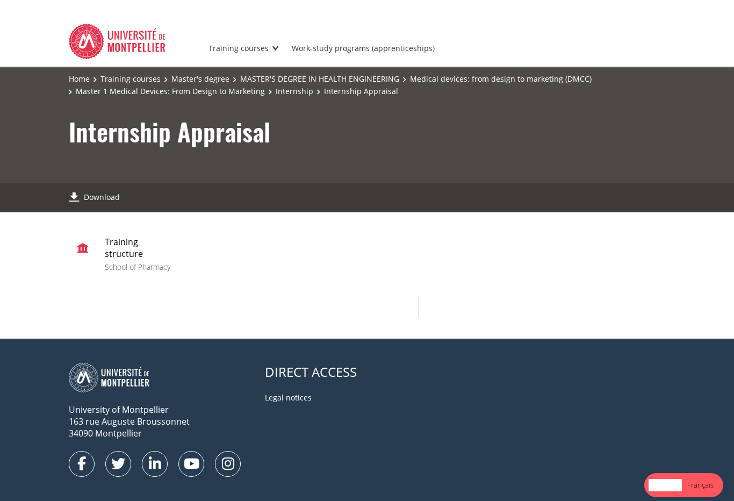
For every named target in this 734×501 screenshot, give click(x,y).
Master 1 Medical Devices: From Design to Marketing (170, 91)
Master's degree (200, 79)
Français (700, 485)
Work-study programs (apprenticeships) (363, 48)
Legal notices (288, 397)
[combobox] (665, 485)
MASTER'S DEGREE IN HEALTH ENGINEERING (319, 79)
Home (79, 79)
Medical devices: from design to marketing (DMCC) (501, 79)
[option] (700, 485)
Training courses (238, 48)
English (665, 485)
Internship (294, 91)
